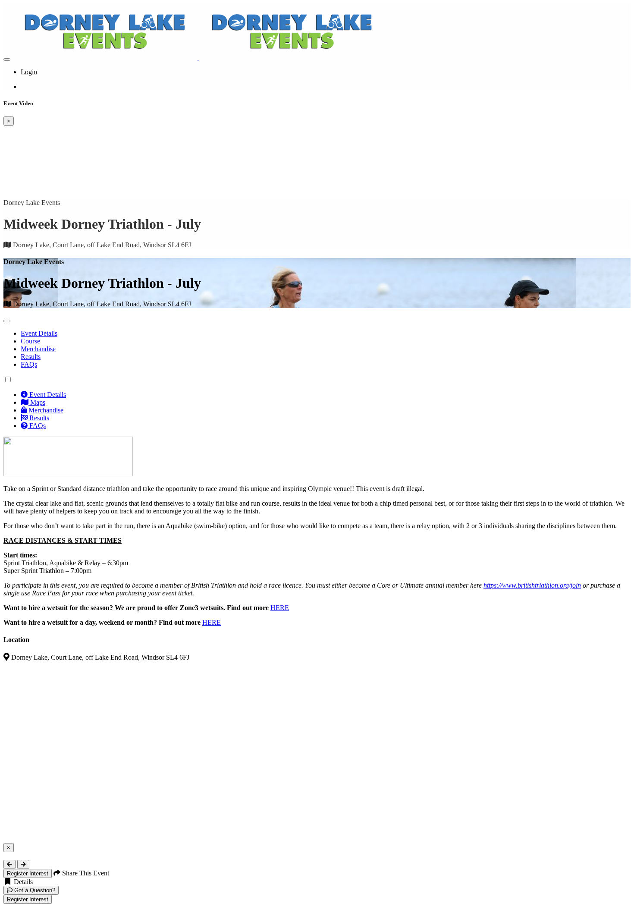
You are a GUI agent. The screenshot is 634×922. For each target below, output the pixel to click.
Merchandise (38, 348)
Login (29, 72)
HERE (279, 607)
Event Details (39, 333)
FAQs (29, 364)
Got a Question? (34, 890)
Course (30, 341)
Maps (36, 402)
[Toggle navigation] (6, 59)
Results (31, 356)
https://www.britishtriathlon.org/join (532, 585)
